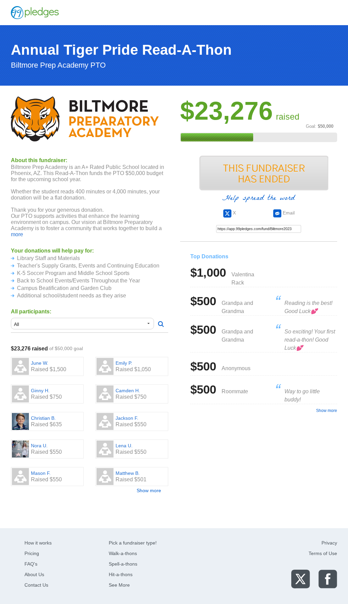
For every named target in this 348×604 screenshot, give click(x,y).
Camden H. (128, 390)
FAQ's (30, 564)
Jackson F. (127, 418)
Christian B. (43, 418)
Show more (149, 490)
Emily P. (124, 363)
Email (288, 212)
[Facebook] (327, 579)
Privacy (329, 543)
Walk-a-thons (123, 553)
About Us (34, 574)
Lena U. (124, 445)
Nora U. (39, 445)
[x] (300, 579)
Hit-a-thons (121, 574)
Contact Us (36, 585)
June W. (39, 363)
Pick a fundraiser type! (133, 543)
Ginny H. (40, 390)
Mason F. (41, 473)
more (17, 234)
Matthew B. (128, 473)
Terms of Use (323, 553)
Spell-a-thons (123, 564)
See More (119, 585)
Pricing (31, 553)
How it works (38, 543)
